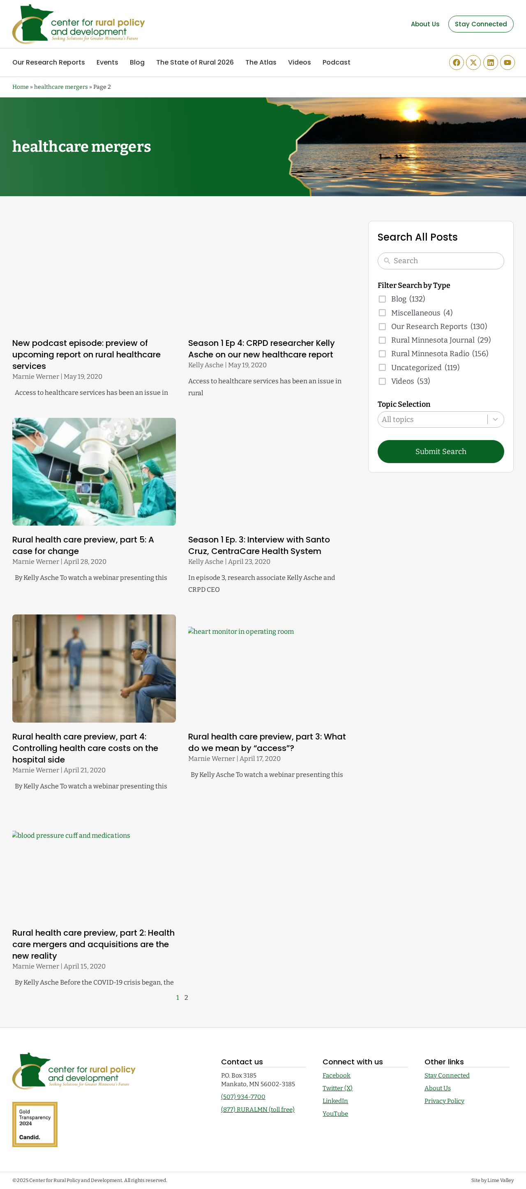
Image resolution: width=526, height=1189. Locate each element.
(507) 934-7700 (243, 1097)
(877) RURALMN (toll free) (258, 1109)
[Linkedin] (490, 62)
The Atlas (261, 62)
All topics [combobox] (398, 419)
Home (20, 86)
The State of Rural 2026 (195, 62)
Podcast (337, 62)
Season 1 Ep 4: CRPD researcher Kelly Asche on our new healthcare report (261, 348)
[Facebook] (456, 62)
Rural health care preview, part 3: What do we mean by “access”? (267, 742)
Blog (137, 62)
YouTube (335, 1113)
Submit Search (440, 451)
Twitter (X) (338, 1088)
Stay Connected (447, 1075)
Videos (299, 62)
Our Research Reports (48, 62)
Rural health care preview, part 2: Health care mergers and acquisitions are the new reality (93, 944)
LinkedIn (335, 1101)
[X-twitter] (473, 62)
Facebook (337, 1075)
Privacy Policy (444, 1101)
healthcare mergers (61, 86)
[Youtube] (507, 62)
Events (107, 62)
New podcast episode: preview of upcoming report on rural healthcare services (86, 354)
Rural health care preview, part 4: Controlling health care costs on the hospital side (85, 748)
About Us (437, 1088)
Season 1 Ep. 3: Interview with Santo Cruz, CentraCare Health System (259, 545)
